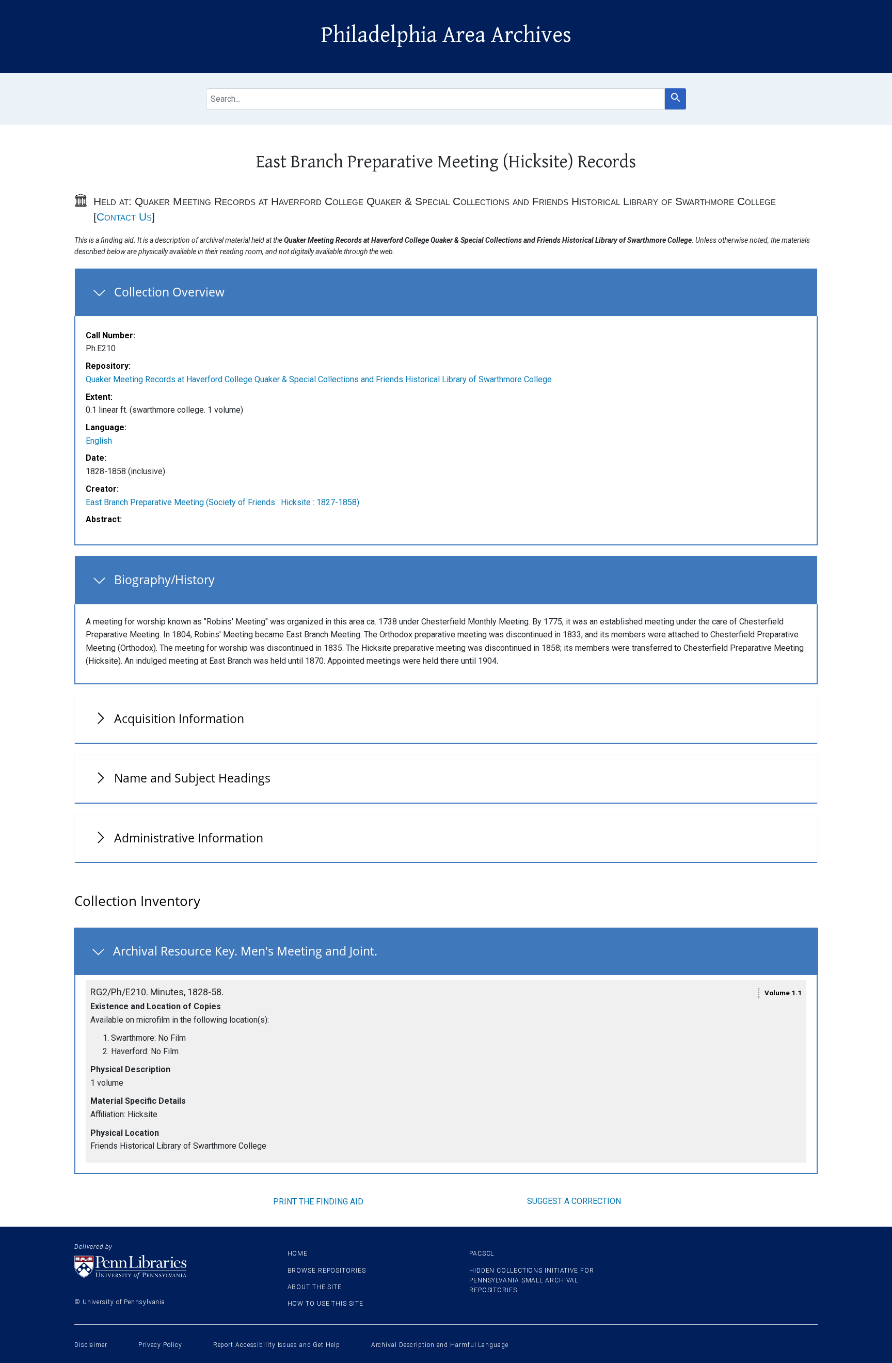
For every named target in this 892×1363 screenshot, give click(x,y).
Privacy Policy (160, 1345)
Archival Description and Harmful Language (439, 1345)
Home (298, 1253)
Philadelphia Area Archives (446, 35)
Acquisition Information (179, 718)
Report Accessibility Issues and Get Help (276, 1345)
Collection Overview (169, 292)
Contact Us (124, 217)
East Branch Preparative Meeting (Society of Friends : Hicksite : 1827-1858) (222, 502)
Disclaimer (90, 1345)
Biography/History (164, 579)
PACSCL (481, 1253)
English (99, 441)
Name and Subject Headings (192, 778)
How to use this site (325, 1303)
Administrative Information (188, 837)
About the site (315, 1287)
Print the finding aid (318, 1202)
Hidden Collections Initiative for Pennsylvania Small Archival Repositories (531, 1280)
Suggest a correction (574, 1201)
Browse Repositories (327, 1270)
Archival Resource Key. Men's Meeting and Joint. (245, 951)
